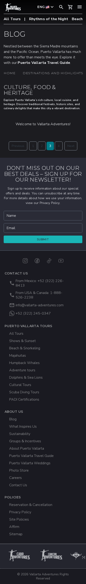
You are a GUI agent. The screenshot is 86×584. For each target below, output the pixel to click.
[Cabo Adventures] (20, 555)
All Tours (12, 19)
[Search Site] (61, 7)
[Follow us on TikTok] (49, 260)
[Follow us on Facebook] (37, 260)
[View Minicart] (70, 7)
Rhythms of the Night (48, 19)
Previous (18, 146)
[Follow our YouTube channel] (61, 260)
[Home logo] (13, 7)
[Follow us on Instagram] (25, 260)
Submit (43, 239)
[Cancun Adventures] (52, 555)
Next (70, 146)
